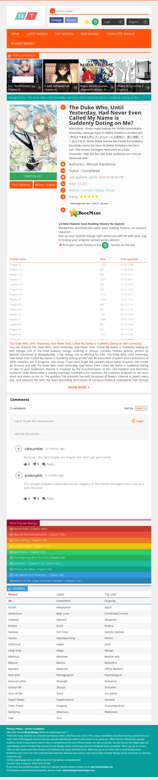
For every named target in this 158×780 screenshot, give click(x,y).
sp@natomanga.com (102, 767)
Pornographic (65, 675)
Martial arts (112, 656)
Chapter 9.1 (16, 314)
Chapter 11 (15, 279)
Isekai (60, 644)
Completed (63, 601)
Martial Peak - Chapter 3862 (30, 529)
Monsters (111, 663)
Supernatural (65, 699)
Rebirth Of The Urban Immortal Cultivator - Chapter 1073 (47, 580)
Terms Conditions (35, 729)
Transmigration (114, 706)
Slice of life (15, 693)
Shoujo (110, 190)
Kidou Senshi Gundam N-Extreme (91, 86)
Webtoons (111, 712)
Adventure (15, 613)
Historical (14, 644)
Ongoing (110, 601)
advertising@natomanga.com (78, 770)
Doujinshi (111, 619)
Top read (110, 594)
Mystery (13, 669)
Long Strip (14, 650)
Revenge (61, 681)
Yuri (59, 718)
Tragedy (61, 706)
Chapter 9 (15, 319)
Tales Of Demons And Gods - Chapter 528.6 (39, 534)
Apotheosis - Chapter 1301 (29, 552)
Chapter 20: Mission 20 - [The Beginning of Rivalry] (91, 89)
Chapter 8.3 (16, 324)
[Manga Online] (26, 16)
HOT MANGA (64, 34)
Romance (111, 681)
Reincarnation (17, 681)
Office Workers (114, 669)
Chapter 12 (15, 264)
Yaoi (11, 718)
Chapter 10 (15, 299)
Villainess (62, 712)
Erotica (109, 626)
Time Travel (15, 706)
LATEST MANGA (37, 34)
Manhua (13, 656)
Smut (59, 693)
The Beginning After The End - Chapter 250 (39, 557)
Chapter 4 (118, 89)
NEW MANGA (90, 34)
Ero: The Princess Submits (19, 86)
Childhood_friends (116, 613)
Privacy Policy (15, 729)
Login (107, 22)
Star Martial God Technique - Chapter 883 (38, 575)
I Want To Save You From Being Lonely (128, 86)
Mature (13, 663)
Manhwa (62, 656)
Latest (60, 594)
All (10, 600)
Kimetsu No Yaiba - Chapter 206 (32, 569)
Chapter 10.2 (16, 289)
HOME (15, 34)
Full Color (62, 632)
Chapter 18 (46, 89)
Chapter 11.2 (16, 269)
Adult (108, 607)
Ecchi (59, 626)
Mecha (60, 663)
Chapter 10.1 (16, 294)
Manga (109, 650)
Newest (13, 594)
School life (15, 687)
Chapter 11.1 (16, 274)
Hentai (109, 638)
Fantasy (99, 190)
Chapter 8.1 (16, 334)
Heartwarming (65, 638)
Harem (12, 638)
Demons (61, 619)
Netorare (62, 669)
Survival (110, 699)
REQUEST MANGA (22, 43)
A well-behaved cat (52, 86)
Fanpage (56, 20)
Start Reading (21, 185)
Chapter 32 (10, 89)
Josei (108, 644)
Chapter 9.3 (16, 304)
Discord (71, 20)
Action (12, 607)
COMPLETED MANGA (120, 34)
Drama (12, 626)
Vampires (14, 712)
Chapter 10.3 (16, 284)
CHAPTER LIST (33, 176)
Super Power (16, 699)
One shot (14, 675)
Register (134, 22)
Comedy (87, 190)
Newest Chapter (45, 185)
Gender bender (114, 632)
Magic (60, 650)
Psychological (113, 675)
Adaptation (63, 607)
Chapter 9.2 (16, 309)
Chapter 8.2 (16, 329)
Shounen (110, 687)
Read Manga (31, 732)
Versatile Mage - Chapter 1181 (31, 546)
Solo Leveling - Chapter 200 (30, 540)
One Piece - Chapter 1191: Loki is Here (37, 563)
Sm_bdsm (111, 693)
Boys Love (62, 613)
